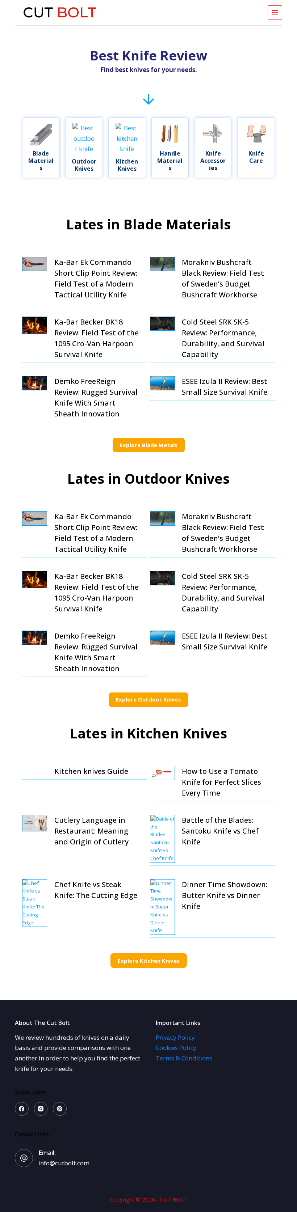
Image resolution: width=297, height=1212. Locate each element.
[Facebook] (22, 1109)
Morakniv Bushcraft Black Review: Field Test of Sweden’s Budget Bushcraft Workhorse (223, 278)
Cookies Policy (176, 1047)
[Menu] (275, 12)
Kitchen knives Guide (91, 771)
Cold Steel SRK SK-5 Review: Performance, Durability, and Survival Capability (223, 338)
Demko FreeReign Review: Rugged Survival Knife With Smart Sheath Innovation (96, 397)
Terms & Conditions (184, 1058)
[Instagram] (41, 1109)
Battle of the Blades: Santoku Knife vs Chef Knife (220, 831)
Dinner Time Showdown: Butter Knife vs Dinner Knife (224, 895)
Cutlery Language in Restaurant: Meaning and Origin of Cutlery (91, 831)
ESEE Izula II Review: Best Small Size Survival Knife (224, 386)
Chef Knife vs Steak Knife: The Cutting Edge (95, 890)
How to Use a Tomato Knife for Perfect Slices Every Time (221, 782)
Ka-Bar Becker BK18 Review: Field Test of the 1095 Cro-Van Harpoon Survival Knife (96, 338)
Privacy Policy (175, 1037)
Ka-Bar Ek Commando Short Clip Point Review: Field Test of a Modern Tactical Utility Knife (95, 278)
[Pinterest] (60, 1109)
